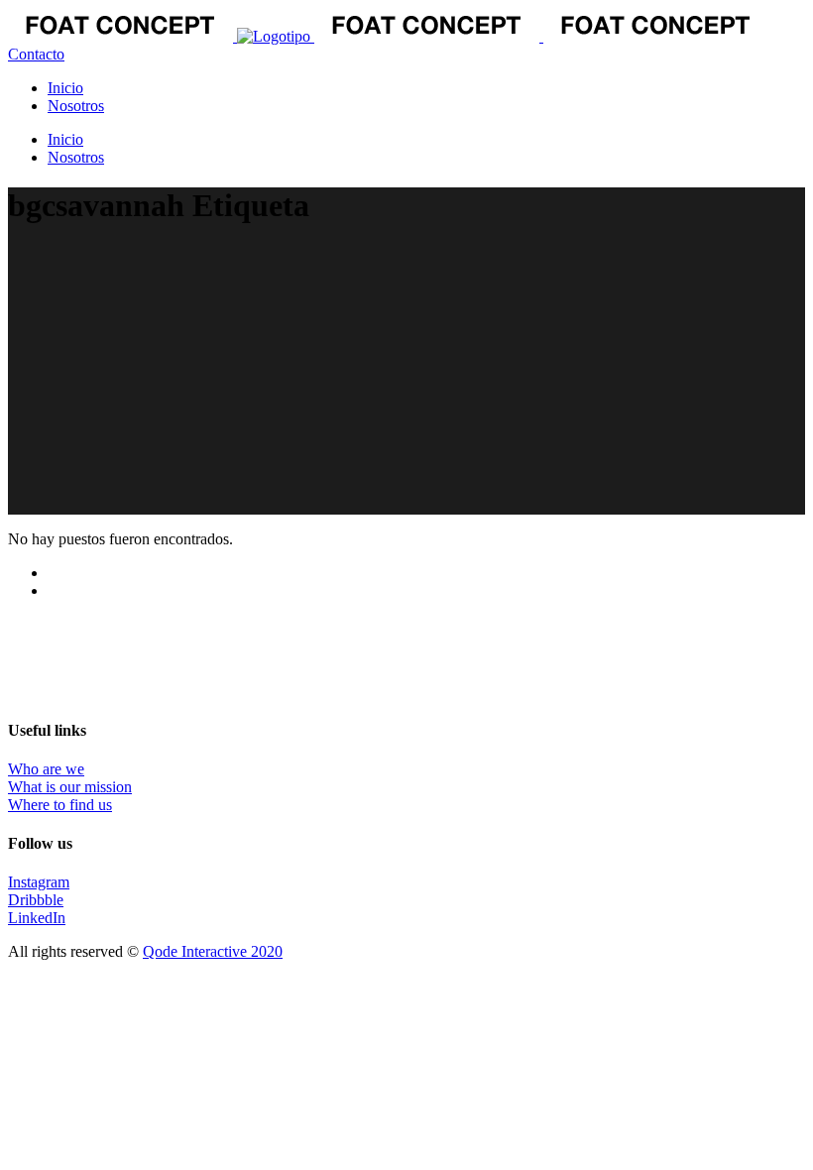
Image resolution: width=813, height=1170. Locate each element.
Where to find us (60, 804)
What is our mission (70, 786)
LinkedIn (36, 917)
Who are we (46, 768)
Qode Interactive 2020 (213, 951)
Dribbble (35, 899)
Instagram (38, 882)
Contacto (36, 54)
